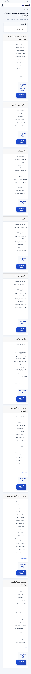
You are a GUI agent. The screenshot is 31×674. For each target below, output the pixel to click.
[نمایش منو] (2, 5)
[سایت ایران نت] (26, 5)
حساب (5, 1)
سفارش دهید (21, 95)
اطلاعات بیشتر (24, 472)
